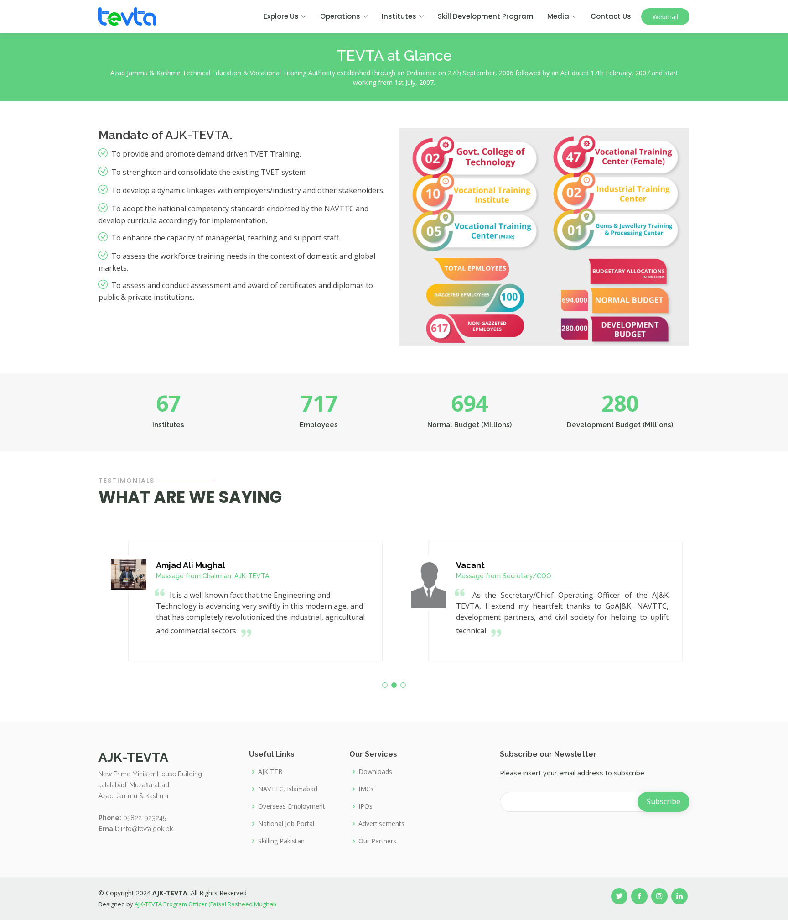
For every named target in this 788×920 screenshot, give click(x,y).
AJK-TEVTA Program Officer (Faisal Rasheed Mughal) (205, 904)
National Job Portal (286, 824)
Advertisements (381, 824)
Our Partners (377, 841)
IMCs (365, 789)
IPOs (365, 806)
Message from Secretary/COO (503, 576)
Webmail (665, 16)
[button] (385, 685)
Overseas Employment (291, 806)
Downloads (375, 771)
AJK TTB (270, 771)
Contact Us (611, 16)
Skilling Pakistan (281, 841)
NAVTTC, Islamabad (287, 789)
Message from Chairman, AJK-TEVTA (212, 576)
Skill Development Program (486, 16)
